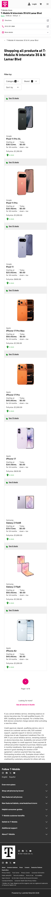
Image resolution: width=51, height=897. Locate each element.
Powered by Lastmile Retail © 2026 (25, 893)
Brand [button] (27, 81)
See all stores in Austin (25, 705)
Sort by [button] (12, 87)
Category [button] (10, 81)
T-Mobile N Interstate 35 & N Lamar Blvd (22, 40)
